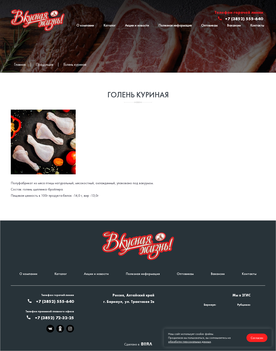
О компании (85, 25)
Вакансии (234, 25)
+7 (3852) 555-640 (244, 18)
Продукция (44, 64)
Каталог (110, 25)
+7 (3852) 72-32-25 (54, 317)
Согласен (257, 338)
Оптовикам (209, 25)
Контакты (257, 25)
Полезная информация (175, 25)
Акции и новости (137, 25)
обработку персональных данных (189, 341)
